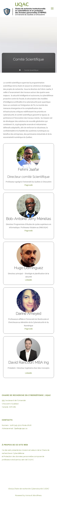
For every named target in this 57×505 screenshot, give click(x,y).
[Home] (20, 70)
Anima (28, 495)
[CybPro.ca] (25, 9)
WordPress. (37, 495)
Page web (29, 185)
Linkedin (28, 280)
